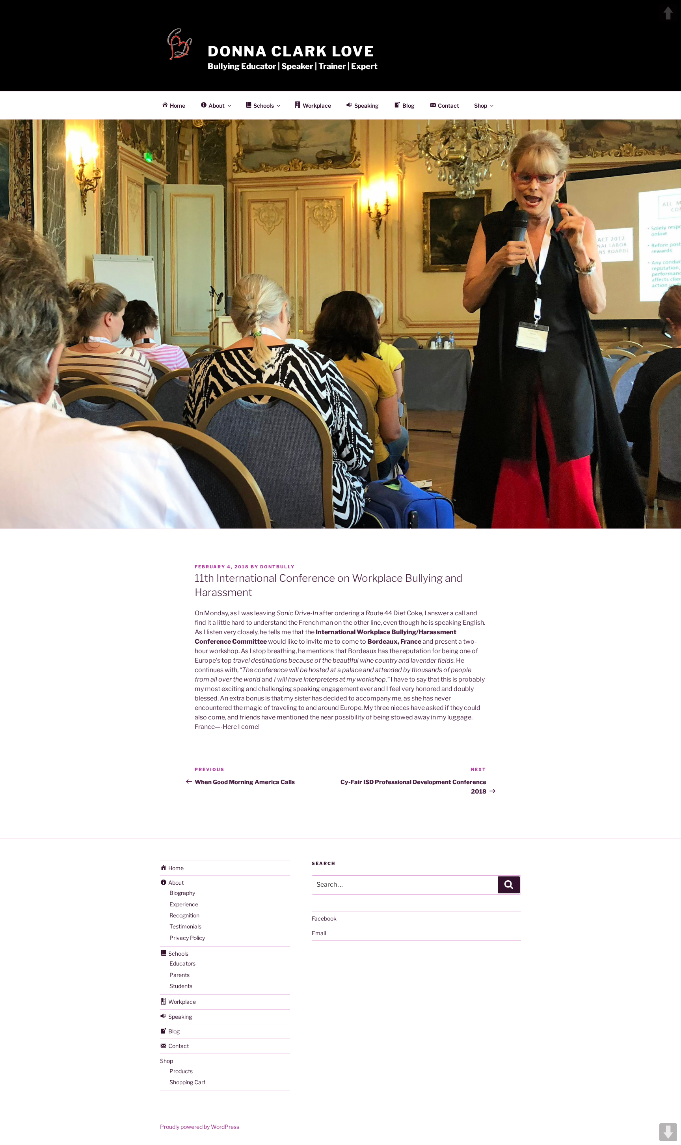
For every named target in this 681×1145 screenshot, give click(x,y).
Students (180, 985)
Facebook (324, 918)
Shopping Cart (187, 1082)
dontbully (277, 567)
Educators (182, 963)
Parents (179, 974)
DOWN (668, 1132)
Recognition (184, 915)
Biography (182, 892)
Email (319, 933)
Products (181, 1071)
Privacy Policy (187, 937)
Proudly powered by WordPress (199, 1126)
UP (668, 13)
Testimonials (185, 926)
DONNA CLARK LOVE (291, 51)
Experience (183, 904)
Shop (480, 105)
